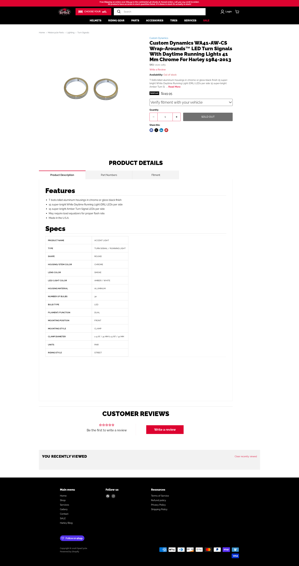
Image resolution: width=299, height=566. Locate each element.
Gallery (64, 509)
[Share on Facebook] (151, 130)
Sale (206, 20)
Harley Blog (66, 523)
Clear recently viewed (246, 456)
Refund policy (158, 500)
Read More (174, 86)
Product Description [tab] (62, 175)
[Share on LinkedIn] (161, 130)
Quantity (154, 110)
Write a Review (158, 69)
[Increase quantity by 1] (177, 117)
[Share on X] (156, 130)
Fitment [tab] (156, 175)
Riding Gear (116, 20)
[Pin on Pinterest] (166, 130)
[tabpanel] (136, 290)
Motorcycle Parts (56, 32)
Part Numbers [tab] (109, 175)
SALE (63, 518)
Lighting (70, 32)
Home (42, 32)
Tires (173, 20)
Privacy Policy (158, 504)
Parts (135, 20)
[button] (93, 11)
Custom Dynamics (159, 38)
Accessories (154, 20)
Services (190, 20)
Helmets (95, 20)
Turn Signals (83, 32)
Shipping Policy (159, 509)
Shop (63, 500)
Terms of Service (160, 495)
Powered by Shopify (69, 551)
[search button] (119, 11)
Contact (64, 513)
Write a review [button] (165, 429)
